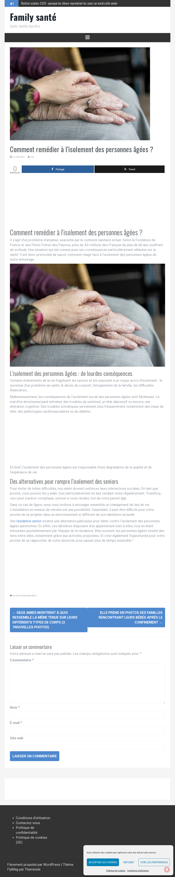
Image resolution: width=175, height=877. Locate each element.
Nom (15, 707)
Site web (16, 738)
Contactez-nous (28, 823)
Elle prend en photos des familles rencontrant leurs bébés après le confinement (131, 617)
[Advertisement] (87, 201)
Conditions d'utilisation (33, 818)
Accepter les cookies (103, 862)
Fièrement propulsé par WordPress (34, 865)
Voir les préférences (154, 862)
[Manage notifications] (167, 869)
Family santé (33, 16)
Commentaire (21, 660)
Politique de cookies (115, 871)
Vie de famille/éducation (24, 595)
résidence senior (29, 521)
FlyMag (12, 869)
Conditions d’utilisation (138, 871)
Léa (32, 157)
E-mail (16, 723)
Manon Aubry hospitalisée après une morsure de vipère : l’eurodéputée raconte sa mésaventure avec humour (80, 3)
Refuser (129, 862)
